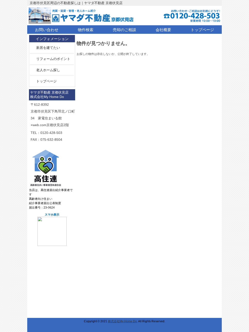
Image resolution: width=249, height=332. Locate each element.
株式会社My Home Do (122, 321)
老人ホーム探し (48, 70)
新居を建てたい (48, 48)
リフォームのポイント (53, 59)
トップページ (46, 81)
